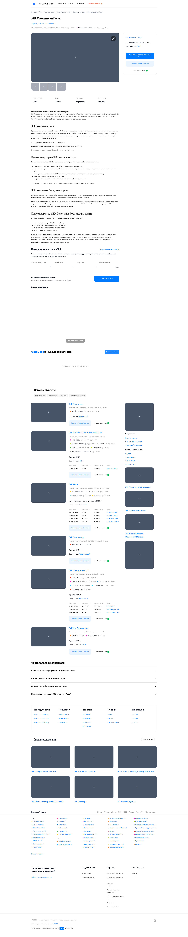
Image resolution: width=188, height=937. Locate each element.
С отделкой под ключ (133, 441)
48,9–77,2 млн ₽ (112, 512)
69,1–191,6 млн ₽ (112, 515)
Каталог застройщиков (115, 877)
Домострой (83, 416)
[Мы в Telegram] (155, 920)
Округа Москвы (151, 812)
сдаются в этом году (41, 714)
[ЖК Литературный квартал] (139, 478)
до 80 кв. (135, 718)
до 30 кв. (135, 714)
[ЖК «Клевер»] (94, 790)
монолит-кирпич (113, 722)
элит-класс (62, 722)
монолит (110, 718)
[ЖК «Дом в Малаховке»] (139, 502)
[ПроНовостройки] (43, 3)
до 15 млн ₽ (87, 722)
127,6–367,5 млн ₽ (113, 521)
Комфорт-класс (131, 438)
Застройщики (80, 3)
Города (131, 812)
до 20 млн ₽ (87, 726)
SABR (56, 924)
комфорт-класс (64, 714)
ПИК (138, 46)
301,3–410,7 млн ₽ (113, 609)
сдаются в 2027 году (41, 718)
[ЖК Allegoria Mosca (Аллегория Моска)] (139, 526)
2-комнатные (130, 461)
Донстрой (83, 505)
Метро (99, 812)
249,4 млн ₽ (110, 606)
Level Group (83, 599)
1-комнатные (130, 457)
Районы (106, 812)
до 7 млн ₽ (86, 714)
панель (109, 714)
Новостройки (61, 3)
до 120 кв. (135, 722)
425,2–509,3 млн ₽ (113, 612)
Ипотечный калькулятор (115, 873)
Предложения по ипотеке (108, 249)
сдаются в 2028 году (41, 722)
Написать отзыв (112, 352)
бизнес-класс (63, 718)
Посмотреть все (37, 854)
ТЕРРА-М (82, 645)
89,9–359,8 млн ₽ (112, 518)
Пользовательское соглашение (113, 891)
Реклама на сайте (113, 907)
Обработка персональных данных (116, 898)
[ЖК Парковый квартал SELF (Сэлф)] (50, 790)
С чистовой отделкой (133, 445)
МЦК (119, 812)
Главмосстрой (84, 554)
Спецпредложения (94, 3)
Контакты (110, 903)
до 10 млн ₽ (87, 718)
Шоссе (113, 812)
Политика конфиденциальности (114, 885)
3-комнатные (130, 464)
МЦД (125, 812)
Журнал (70, 3)
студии (128, 454)
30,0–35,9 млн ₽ (112, 468)
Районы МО (140, 812)
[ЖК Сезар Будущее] (137, 790)
